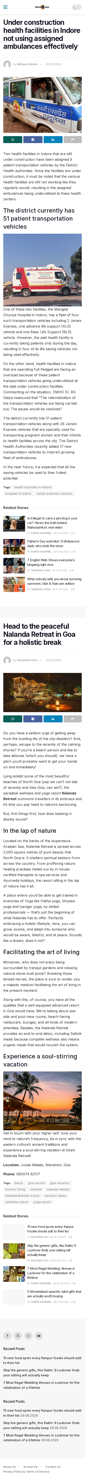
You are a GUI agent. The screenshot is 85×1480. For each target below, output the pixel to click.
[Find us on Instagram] (28, 1336)
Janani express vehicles (54, 493)
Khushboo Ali (39, 1237)
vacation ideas (55, 1195)
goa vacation (60, 1183)
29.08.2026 (59, 1237)
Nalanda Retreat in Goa (22, 1195)
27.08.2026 (62, 1302)
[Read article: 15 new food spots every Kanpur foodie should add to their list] (14, 1232)
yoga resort (42, 1202)
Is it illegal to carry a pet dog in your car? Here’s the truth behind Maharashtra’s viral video (52, 522)
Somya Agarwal (41, 533)
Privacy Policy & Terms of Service (26, 1471)
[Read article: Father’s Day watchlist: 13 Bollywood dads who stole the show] (14, 547)
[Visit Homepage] (42, 7)
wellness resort (17, 1202)
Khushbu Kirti (27, 660)
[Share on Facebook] (32, 139)
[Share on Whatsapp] (12, 139)
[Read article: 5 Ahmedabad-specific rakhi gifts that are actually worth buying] (14, 1297)
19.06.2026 (62, 551)
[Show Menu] (5, 7)
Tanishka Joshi (41, 570)
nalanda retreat (58, 1189)
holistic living (15, 1189)
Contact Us (53, 1466)
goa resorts (36, 1183)
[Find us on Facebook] (7, 1336)
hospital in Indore (18, 493)
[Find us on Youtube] (39, 1336)
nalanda (36, 1189)
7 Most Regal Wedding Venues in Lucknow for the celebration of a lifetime (51, 1273)
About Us (9, 1466)
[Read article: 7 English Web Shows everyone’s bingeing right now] (14, 565)
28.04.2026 (61, 589)
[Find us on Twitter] (18, 1336)
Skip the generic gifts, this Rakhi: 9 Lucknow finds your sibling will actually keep (51, 1250)
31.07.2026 (62, 533)
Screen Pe (31, 1466)
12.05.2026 (61, 570)
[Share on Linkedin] (53, 139)
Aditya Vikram (27, 64)
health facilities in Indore (32, 487)
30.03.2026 (53, 64)
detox (18, 1183)
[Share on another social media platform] (73, 139)
